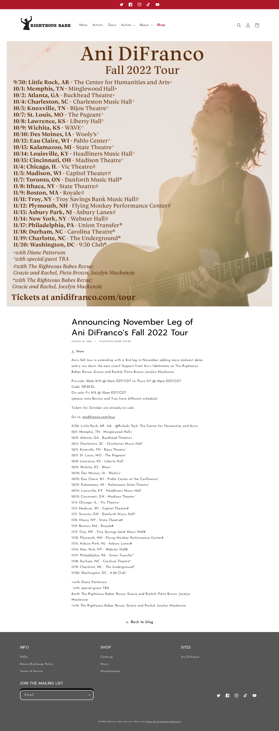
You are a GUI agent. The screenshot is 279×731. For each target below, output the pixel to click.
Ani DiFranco (190, 657)
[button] (128, 25)
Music (104, 664)
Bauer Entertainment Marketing (163, 722)
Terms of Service (31, 671)
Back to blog (142, 622)
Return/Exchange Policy (36, 664)
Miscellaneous (110, 671)
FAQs (24, 657)
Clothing (106, 657)
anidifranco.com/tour (98, 417)
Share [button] (80, 351)
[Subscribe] (88, 695)
